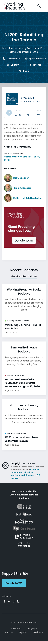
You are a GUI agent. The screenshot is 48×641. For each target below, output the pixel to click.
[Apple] (14, 601)
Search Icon (39, 6)
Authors (9, 632)
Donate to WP (13, 583)
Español (23, 632)
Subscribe (16, 628)
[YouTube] (9, 601)
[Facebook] (4, 601)
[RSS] (18, 601)
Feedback (38, 632)
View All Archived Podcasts (24, 276)
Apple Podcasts (37, 58)
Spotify (14, 64)
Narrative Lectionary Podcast (19, 48)
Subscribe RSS (14, 58)
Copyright (32, 628)
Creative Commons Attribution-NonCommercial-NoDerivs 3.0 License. (25, 473)
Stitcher (36, 64)
